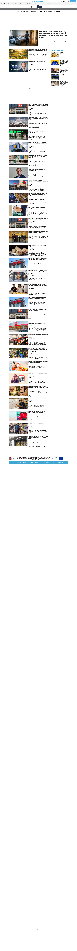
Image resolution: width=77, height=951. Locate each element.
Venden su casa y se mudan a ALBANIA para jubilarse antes (47, 3)
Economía (23, 11)
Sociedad (50, 11)
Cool (38, 11)
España (18, 11)
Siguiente (41, 450)
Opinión (45, 11)
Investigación (33, 11)
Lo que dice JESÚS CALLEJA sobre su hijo (30, 3)
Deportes (27, 11)
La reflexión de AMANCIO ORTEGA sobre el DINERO (15, 3)
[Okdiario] (38, 6)
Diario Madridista (56, 11)
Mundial (41, 11)
